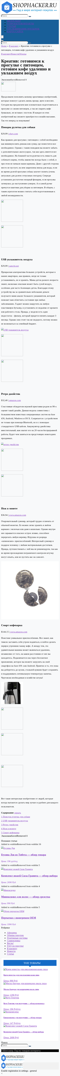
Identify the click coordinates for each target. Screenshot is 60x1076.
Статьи (11, 26)
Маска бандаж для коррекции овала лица (21, 989)
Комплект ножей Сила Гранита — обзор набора (29, 875)
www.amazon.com (17, 515)
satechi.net (14, 266)
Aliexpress (12, 932)
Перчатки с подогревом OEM (18, 917)
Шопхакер (14, 21)
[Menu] (2, 36)
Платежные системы (17, 938)
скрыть (17, 813)
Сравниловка (13, 940)
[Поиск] (30, 16)
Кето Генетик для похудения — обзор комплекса (23, 1003)
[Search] (2, 40)
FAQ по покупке (15, 946)
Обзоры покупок (15, 935)
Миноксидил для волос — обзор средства (25, 896)
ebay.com (13, 134)
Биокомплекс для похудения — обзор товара (22, 1017)
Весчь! (10, 943)
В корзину (14, 46)
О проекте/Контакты (20, 23)
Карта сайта (15, 31)
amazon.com (15, 400)
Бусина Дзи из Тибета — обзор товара (23, 854)
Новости (15, 54)
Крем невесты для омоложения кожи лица (21, 975)
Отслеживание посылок (23, 29)
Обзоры (22, 54)
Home (4, 46)
